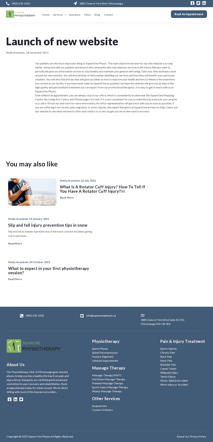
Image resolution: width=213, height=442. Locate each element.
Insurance (74, 14)
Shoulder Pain (168, 364)
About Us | (183, 436)
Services (58, 14)
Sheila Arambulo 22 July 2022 (78, 180)
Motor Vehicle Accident (174, 380)
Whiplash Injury (169, 372)
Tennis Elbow (168, 376)
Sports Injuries (168, 348)
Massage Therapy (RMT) (106, 375)
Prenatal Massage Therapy (107, 383)
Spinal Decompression (105, 352)
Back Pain (166, 356)
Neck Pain (166, 360)
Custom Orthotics (102, 409)
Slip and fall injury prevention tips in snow (47, 225)
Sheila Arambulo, (16, 52)
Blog (97, 14)
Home (45, 14)
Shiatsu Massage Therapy (107, 391)
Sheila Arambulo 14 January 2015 (28, 218)
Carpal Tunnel (168, 368)
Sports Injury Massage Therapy (110, 387)
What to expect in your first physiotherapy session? (48, 270)
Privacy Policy (198, 436)
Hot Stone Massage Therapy (108, 379)
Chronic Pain (167, 352)
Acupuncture (99, 405)
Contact (108, 14)
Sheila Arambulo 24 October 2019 (29, 262)
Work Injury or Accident (174, 384)
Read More (67, 197)
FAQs (87, 14)
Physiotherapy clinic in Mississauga (32, 371)
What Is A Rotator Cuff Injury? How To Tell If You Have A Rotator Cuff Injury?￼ (102, 189)
